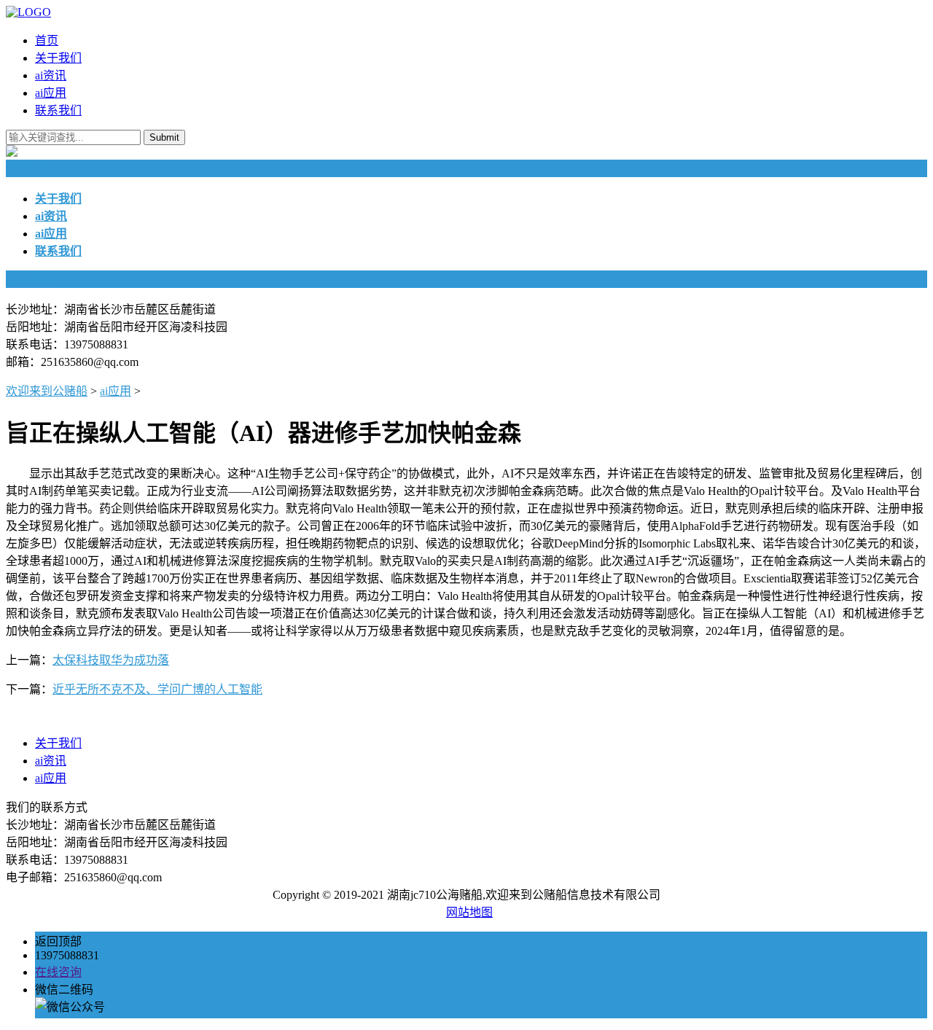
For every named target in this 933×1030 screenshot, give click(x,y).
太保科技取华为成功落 (110, 660)
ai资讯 (50, 75)
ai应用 (50, 93)
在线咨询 (58, 972)
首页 (46, 40)
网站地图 (469, 912)
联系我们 (58, 110)
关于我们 (58, 58)
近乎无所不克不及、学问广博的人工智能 (157, 689)
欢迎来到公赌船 (46, 391)
